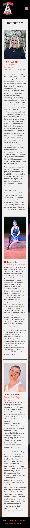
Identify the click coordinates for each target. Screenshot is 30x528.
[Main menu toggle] (26, 8)
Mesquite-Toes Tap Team (20, 520)
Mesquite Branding (19, 523)
